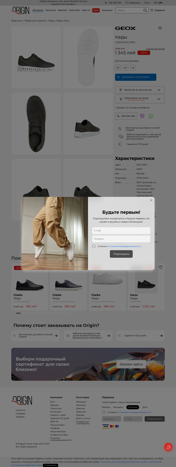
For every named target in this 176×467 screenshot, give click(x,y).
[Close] (151, 200)
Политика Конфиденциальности (125, 246)
